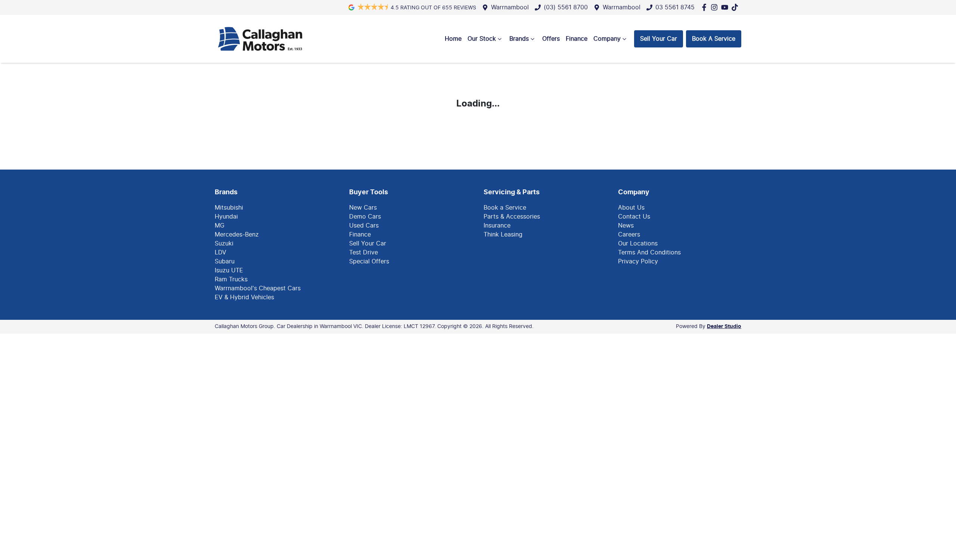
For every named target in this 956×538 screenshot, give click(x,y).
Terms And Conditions (649, 253)
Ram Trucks (231, 279)
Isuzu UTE (229, 270)
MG (219, 226)
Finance (576, 39)
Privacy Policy (638, 262)
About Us (631, 208)
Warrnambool (510, 7)
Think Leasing (503, 235)
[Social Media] (736, 7)
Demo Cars (365, 217)
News (626, 226)
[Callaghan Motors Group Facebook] (706, 7)
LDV (220, 253)
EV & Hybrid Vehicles (244, 297)
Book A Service (713, 39)
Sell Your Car (658, 39)
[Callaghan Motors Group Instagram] (716, 7)
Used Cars (364, 226)
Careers (629, 235)
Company (607, 39)
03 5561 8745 (675, 7)
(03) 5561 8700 (566, 7)
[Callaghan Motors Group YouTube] (726, 7)
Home (453, 39)
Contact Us (634, 217)
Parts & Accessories (512, 217)
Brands (519, 39)
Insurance (497, 226)
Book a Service (505, 208)
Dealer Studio (724, 326)
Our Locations (638, 244)
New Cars (363, 208)
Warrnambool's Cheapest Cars (258, 288)
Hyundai (226, 217)
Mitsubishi (229, 208)
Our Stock (482, 39)
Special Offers (369, 262)
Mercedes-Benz (237, 235)
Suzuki (224, 244)
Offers (551, 39)
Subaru (225, 262)
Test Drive (363, 253)
